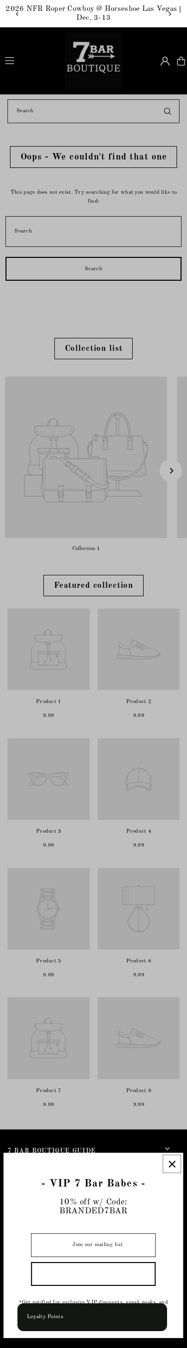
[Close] (172, 1164)
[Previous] (17, 14)
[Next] (170, 14)
